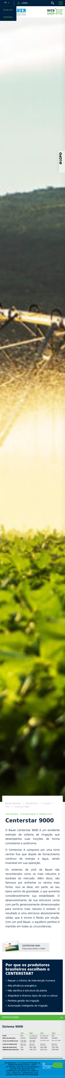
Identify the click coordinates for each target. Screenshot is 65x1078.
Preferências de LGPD (48, 1067)
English (8, 9)
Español (8, 17)
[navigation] (7, 3)
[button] (60, 3)
